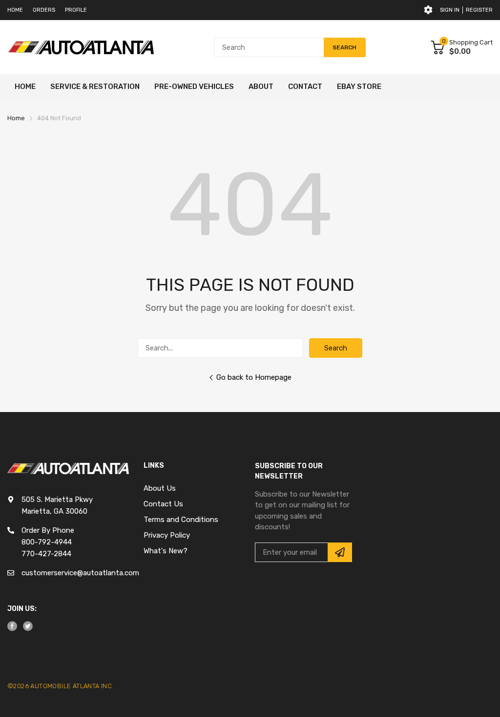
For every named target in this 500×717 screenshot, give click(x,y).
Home (15, 10)
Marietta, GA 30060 (54, 511)
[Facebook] (12, 626)
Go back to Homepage (254, 377)
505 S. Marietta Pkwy (57, 499)
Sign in (449, 10)
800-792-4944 (46, 542)
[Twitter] (28, 626)
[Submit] (340, 552)
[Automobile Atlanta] (80, 47)
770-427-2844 (46, 553)
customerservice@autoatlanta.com (80, 572)
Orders (44, 10)
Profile (76, 10)
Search (335, 348)
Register (479, 10)
